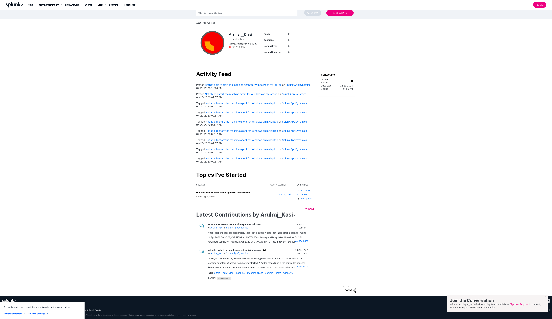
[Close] (80, 305)
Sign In (540, 5)
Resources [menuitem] (129, 4)
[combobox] (258, 12)
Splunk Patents (95, 310)
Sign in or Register (519, 304)
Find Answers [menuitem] (72, 4)
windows (288, 272)
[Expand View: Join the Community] (60, 4)
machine (240, 272)
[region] (42, 310)
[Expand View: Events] (93, 4)
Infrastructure (224, 278)
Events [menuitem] (88, 4)
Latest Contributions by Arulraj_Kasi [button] (244, 214)
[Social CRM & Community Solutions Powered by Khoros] (349, 289)
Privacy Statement (13, 313)
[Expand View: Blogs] (104, 4)
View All (309, 208)
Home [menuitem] (30, 4)
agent (217, 272)
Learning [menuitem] (113, 4)
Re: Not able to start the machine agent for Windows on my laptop (243, 84)
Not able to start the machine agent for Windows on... (223, 192)
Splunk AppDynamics (298, 84)
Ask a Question (340, 12)
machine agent (255, 272)
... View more (301, 240)
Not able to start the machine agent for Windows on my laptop (241, 94)
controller (228, 272)
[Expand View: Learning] (119, 4)
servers (269, 272)
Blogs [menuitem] (100, 4)
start (278, 272)
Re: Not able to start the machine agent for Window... (234, 224)
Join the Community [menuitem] (49, 4)
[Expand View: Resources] (136, 4)
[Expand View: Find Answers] (80, 4)
